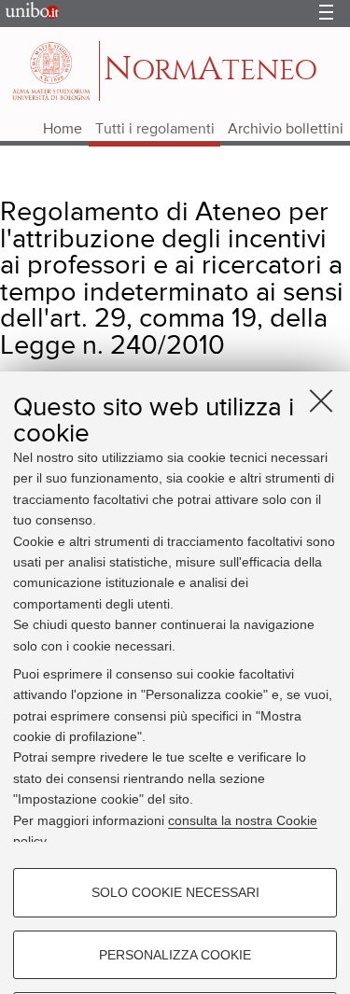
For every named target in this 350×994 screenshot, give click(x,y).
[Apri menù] (325, 14)
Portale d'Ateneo (28, 14)
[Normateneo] (53, 71)
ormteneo (210, 70)
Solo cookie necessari (175, 892)
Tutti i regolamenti (155, 129)
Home (62, 129)
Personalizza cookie (175, 954)
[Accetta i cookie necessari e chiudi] (321, 400)
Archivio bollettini (285, 129)
